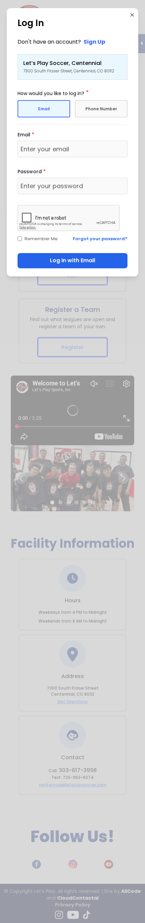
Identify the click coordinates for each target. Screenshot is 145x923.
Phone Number (101, 109)
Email (44, 109)
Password (32, 171)
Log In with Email (72, 260)
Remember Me (41, 238)
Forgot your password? (100, 238)
